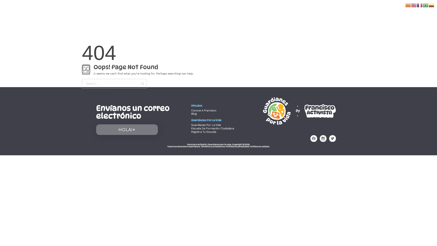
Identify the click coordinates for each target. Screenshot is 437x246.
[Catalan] (408, 5)
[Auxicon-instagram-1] (323, 138)
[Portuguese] (426, 5)
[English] (414, 5)
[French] (420, 5)
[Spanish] (431, 5)
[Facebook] (313, 138)
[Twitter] (332, 138)
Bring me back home (99, 92)
